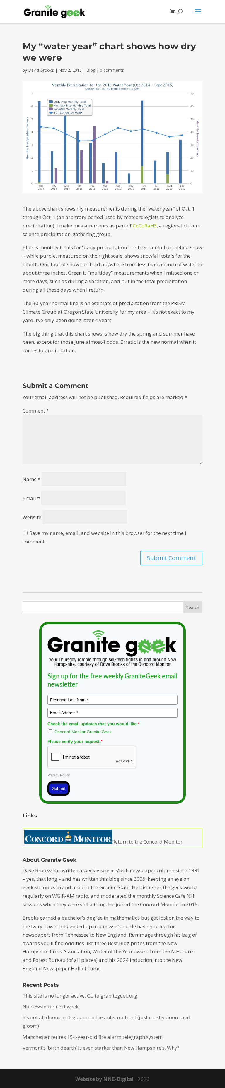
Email (31, 498)
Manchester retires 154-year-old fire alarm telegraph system (93, 1037)
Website (32, 517)
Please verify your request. (74, 741)
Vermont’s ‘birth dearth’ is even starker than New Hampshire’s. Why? (101, 1047)
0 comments (112, 70)
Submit (58, 788)
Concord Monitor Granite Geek (83, 731)
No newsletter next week (51, 1006)
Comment (36, 410)
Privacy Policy (58, 775)
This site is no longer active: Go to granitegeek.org (80, 995)
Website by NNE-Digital (104, 1079)
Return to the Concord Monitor (147, 841)
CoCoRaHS (145, 225)
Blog (90, 70)
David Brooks (41, 70)
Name (31, 479)
